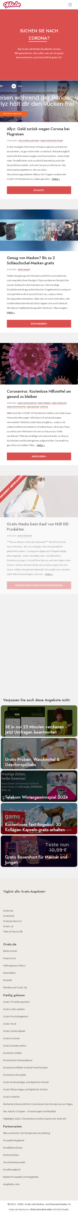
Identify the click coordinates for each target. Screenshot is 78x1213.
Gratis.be (8, 910)
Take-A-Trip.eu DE (13, 931)
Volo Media (62, 1209)
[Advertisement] (39, 652)
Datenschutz (10, 950)
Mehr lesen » (39, 456)
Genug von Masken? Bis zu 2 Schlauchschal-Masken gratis (31, 260)
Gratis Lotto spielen (14, 1009)
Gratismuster (33, 407)
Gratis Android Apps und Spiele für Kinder (26, 1082)
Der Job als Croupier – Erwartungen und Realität (29, 1111)
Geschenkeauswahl (14, 1162)
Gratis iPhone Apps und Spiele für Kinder (25, 1089)
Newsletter (9, 972)
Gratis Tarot (9, 1023)
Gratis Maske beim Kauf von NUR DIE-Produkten (38, 527)
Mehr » (56, 178)
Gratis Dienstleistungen (51, 140)
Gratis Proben (44, 403)
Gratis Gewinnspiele (27, 403)
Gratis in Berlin (11, 1096)
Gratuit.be (8, 915)
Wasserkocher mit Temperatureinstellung (26, 1133)
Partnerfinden (11, 1154)
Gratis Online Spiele (14, 1031)
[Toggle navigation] (70, 4)
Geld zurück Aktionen (29, 140)
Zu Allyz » (39, 190)
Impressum (9, 958)
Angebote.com (11, 1184)
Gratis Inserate (11, 1038)
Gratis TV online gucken (16, 1001)
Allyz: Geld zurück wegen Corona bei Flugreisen (38, 131)
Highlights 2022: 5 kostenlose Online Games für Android (34, 1118)
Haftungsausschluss (14, 965)
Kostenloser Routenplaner (18, 1060)
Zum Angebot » (39, 323)
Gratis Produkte (59, 403)
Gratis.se (8, 926)
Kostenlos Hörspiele (14, 1074)
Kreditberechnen (12, 1147)
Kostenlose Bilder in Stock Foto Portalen (25, 1067)
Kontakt (7, 980)
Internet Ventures (19, 1209)
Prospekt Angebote (13, 1140)
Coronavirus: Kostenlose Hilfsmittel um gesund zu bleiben (39, 394)
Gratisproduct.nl (12, 921)
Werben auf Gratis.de (15, 987)
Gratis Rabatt (24, 269)
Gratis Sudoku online (14, 1045)
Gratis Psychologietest (15, 1016)
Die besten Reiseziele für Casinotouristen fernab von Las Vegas (38, 1104)
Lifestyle (44, 407)
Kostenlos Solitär (12, 1052)
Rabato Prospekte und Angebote (20, 1176)
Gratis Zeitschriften (16, 407)
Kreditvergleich (12, 1169)
